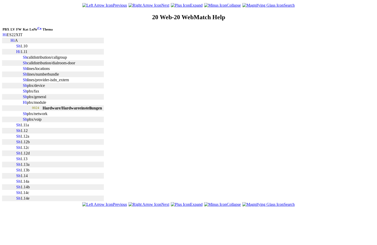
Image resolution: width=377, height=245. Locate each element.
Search (289, 5)
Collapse (234, 5)
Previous (120, 5)
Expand (196, 5)
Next (165, 5)
